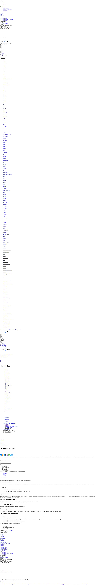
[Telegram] (12, 455)
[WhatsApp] (9, 455)
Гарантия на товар (3, 549)
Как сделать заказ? (6, 8)
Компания (2, 536)
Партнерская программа (7, 9)
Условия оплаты (3, 547)
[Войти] (0, 359)
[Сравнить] (1, 452)
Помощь (2, 545)
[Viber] (7, 455)
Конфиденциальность (4, 580)
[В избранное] (0, 451)
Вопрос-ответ (3, 550)
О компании (5, 3)
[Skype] (10, 455)
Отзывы (4, 4)
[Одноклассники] (2, 455)
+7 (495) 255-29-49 (3, 20)
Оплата (4, 474)
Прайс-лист (5, 10)
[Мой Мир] (4, 455)
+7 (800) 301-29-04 (3, 18)
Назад (6, 369)
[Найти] (1, 52)
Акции (1, 535)
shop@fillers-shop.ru (4, 23)
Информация (2, 540)
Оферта (1, 581)
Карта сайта (2, 582)
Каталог (2, 534)
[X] (5, 455)
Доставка (4, 475)
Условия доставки (3, 548)
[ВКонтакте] (1, 455)
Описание (4, 473)
